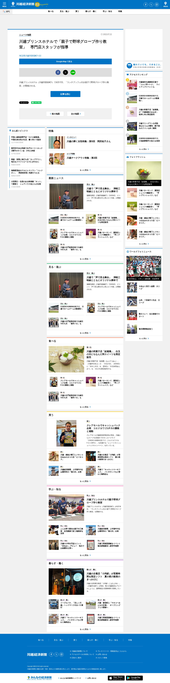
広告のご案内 (76, 658)
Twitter (151, 4)
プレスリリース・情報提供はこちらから (112, 651)
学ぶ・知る (107, 11)
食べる (51, 11)
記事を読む (65, 94)
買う (77, 11)
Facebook (146, 4)
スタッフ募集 (102, 658)
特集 (120, 11)
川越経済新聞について (80, 651)
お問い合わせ (102, 654)
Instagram (157, 4)
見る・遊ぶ (64, 11)
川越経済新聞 (22, 4)
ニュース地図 (25, 35)
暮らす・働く (91, 11)
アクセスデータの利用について (83, 654)
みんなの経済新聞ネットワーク (39, 678)
